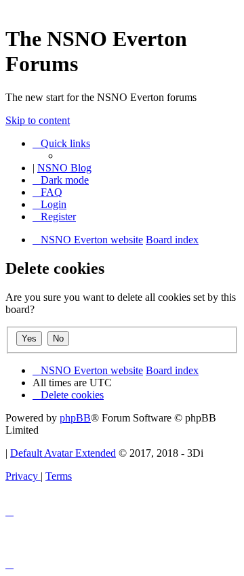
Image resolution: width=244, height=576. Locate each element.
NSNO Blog (64, 167)
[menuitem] (47, 192)
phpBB (75, 418)
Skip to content (37, 120)
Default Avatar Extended (63, 453)
